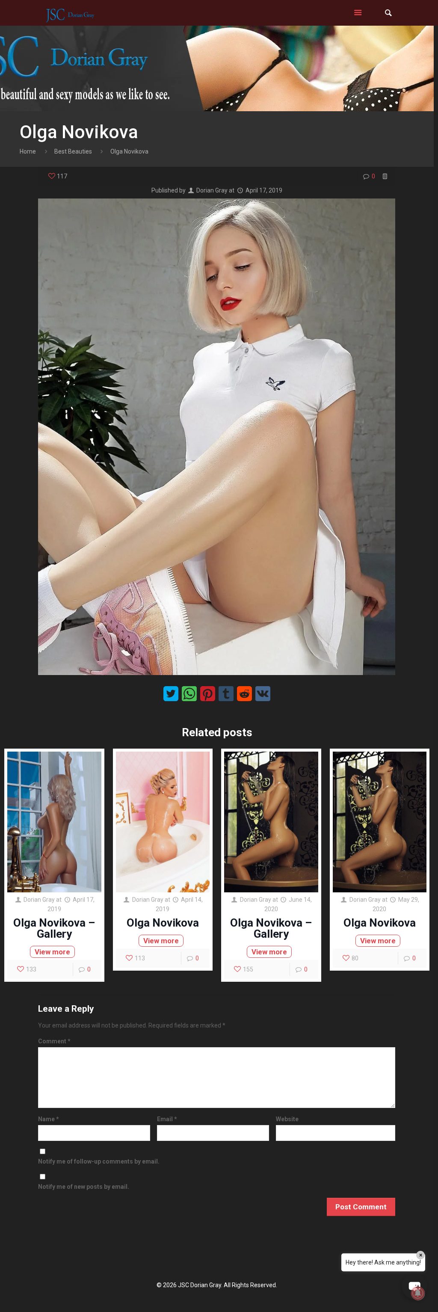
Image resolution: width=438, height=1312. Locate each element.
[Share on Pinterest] (207, 693)
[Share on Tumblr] (226, 693)
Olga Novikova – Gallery (54, 928)
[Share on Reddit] (244, 693)
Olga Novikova (163, 922)
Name (48, 1119)
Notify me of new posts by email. (83, 1186)
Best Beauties (73, 151)
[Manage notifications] (418, 1293)
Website (287, 1119)
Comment (54, 1041)
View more (52, 952)
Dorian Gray (212, 190)
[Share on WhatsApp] (189, 693)
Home (28, 151)
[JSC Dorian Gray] (70, 13)
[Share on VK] (262, 693)
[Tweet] (170, 693)
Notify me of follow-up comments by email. (99, 1161)
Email (167, 1119)
